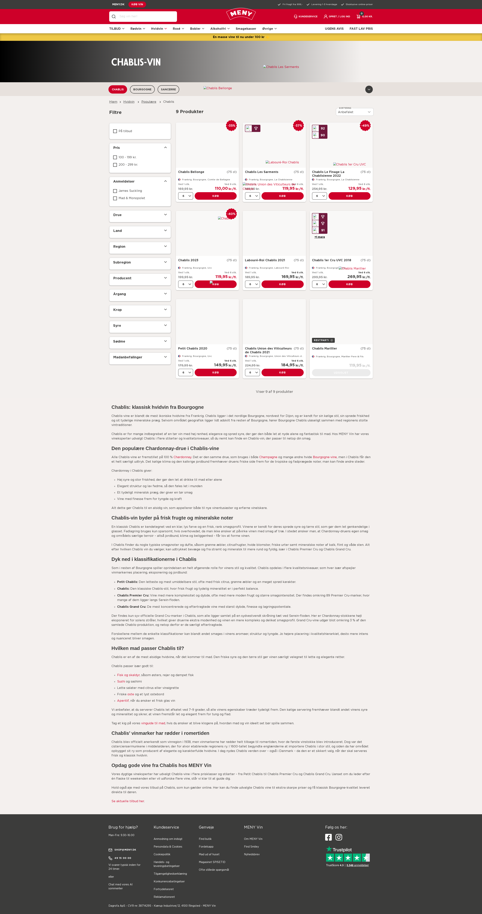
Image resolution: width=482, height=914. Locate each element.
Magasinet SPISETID (212, 862)
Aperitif (123, 700)
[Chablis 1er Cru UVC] (341, 233)
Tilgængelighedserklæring (170, 874)
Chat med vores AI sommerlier (120, 887)
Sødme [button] (119, 341)
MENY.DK (118, 4)
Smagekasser (246, 28)
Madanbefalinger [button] (127, 357)
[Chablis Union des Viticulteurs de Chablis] (274, 321)
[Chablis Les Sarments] (274, 145)
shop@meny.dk (125, 849)
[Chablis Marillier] (341, 321)
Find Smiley (251, 847)
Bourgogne (142, 89)
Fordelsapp (206, 847)
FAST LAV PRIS (361, 28)
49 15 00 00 (122, 858)
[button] (336, 16)
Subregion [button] (122, 262)
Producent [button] (122, 278)
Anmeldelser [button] (124, 181)
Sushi (121, 681)
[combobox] (146, 16)
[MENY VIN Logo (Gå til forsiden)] (241, 16)
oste (130, 694)
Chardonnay (182, 457)
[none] (185, 196)
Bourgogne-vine (325, 457)
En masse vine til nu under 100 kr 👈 (241, 37)
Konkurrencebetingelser (169, 881)
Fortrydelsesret (164, 889)
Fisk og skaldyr (128, 675)
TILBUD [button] (115, 28)
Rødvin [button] (135, 28)
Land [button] (117, 230)
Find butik (205, 839)
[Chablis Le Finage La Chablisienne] (341, 145)
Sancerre (168, 89)
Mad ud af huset (209, 854)
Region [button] (119, 246)
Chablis (118, 89)
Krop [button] (117, 310)
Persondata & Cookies (168, 847)
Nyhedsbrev (252, 854)
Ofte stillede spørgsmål (214, 870)
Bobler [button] (195, 28)
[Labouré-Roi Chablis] (274, 233)
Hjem (113, 102)
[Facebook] (328, 837)
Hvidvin (128, 102)
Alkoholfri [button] (218, 28)
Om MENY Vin (253, 839)
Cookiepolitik (162, 854)
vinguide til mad (153, 723)
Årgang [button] (119, 294)
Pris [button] (116, 147)
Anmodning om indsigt (168, 839)
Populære (148, 102)
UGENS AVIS (334, 28)
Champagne (268, 457)
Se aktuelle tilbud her (127, 801)
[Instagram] (339, 837)
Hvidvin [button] (157, 28)
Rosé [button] (176, 28)
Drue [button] (117, 215)
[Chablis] (207, 233)
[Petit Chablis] (207, 321)
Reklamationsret (164, 897)
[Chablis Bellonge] (207, 145)
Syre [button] (117, 325)
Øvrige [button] (267, 28)
